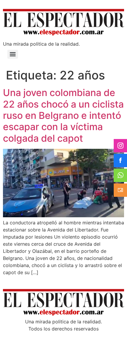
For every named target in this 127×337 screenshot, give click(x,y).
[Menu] (12, 54)
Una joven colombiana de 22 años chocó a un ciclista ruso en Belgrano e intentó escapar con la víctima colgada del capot (63, 115)
